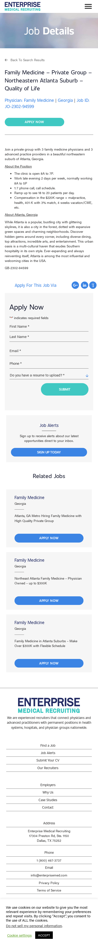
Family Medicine (29, 497)
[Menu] (88, 6)
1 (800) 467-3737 (49, 860)
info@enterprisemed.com (49, 875)
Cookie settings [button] (19, 935)
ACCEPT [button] (44, 935)
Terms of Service (49, 890)
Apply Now (49, 538)
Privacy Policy (49, 882)
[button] (25, 59)
